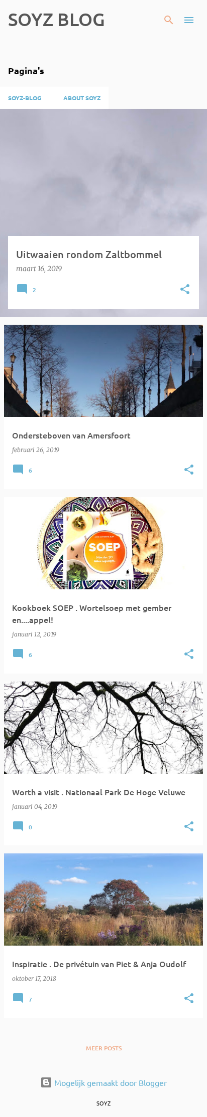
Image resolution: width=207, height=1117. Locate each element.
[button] (185, 290)
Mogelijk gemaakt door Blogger (109, 1082)
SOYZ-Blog (24, 98)
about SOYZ (81, 98)
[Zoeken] (169, 20)
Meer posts (104, 1048)
